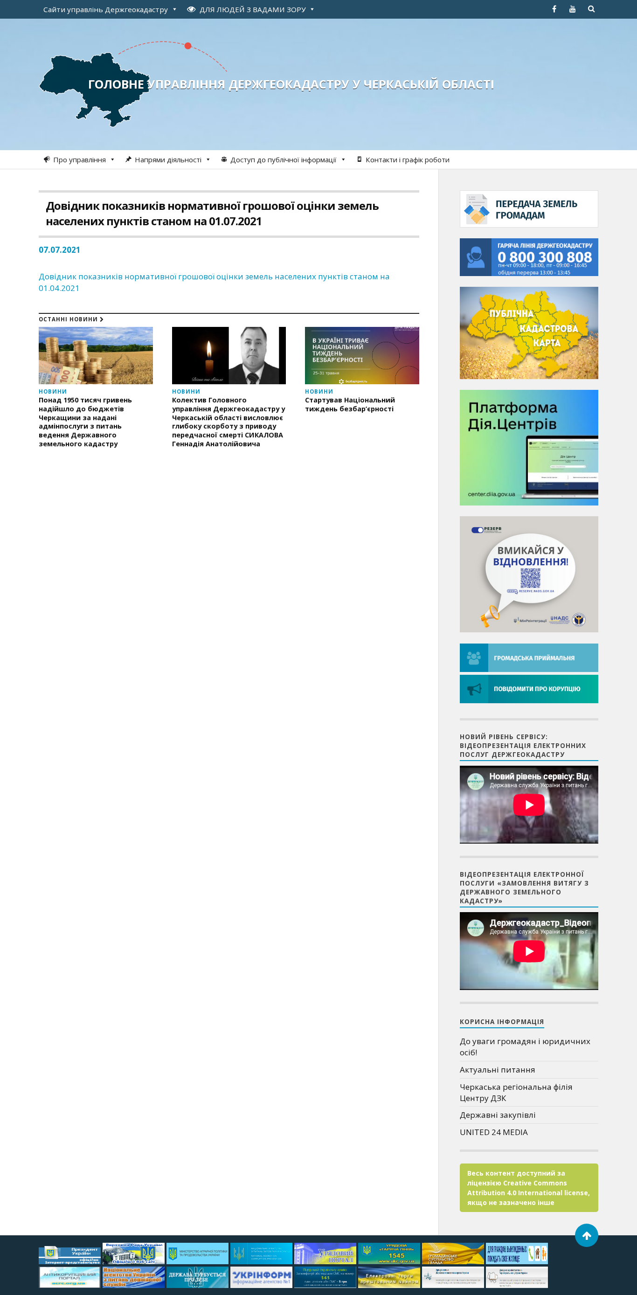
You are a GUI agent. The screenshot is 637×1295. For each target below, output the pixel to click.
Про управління (79, 159)
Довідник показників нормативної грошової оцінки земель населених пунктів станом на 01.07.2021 (212, 213)
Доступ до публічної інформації (283, 159)
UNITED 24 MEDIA (494, 1132)
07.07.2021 (60, 249)
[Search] (591, 9)
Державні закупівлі (498, 1114)
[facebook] (554, 9)
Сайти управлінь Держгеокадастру (105, 9)
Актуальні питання (497, 1069)
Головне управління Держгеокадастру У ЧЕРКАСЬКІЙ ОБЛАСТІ (291, 84)
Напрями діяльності (168, 159)
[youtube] (573, 9)
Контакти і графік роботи (408, 159)
